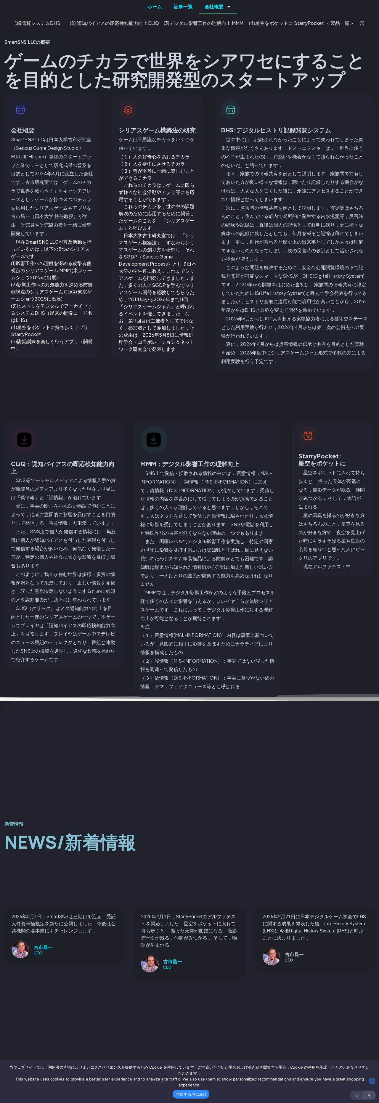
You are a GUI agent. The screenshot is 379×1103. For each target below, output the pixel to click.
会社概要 (214, 6)
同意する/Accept (191, 1094)
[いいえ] (372, 1081)
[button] (363, 1095)
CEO (38, 953)
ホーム (155, 6)
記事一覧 (183, 6)
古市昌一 (43, 947)
